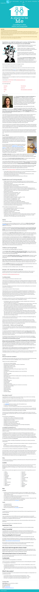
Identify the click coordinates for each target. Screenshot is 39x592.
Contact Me (3, 3)
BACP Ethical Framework (11, 169)
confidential (4, 224)
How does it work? (24, 3)
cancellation (17, 500)
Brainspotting (34, 1)
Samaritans (5, 85)
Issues (21, 1)
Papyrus (5, 87)
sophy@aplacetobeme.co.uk (20, 79)
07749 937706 (10, 79)
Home (8, 2)
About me (11, 2)
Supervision (29, 1)
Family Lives (23, 87)
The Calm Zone (23, 85)
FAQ (26, 1)
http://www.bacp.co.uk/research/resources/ (13, 540)
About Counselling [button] (15, 1)
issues (15, 69)
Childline (5, 89)
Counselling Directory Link (6, 81)
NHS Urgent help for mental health (26, 89)
